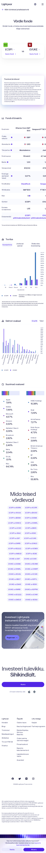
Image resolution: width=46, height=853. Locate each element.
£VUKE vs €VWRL (14, 569)
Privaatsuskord (22, 744)
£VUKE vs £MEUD (15, 600)
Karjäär (34, 723)
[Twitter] (19, 779)
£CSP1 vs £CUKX (30, 538)
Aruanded (20, 760)
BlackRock (25, 184)
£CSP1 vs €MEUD (15, 554)
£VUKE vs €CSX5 (31, 574)
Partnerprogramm (38, 726)
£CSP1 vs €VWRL (31, 523)
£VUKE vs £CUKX (30, 559)
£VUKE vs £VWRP (31, 569)
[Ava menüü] (42, 4)
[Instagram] (33, 779)
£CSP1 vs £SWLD (31, 543)
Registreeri (11, 638)
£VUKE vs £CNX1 (32, 595)
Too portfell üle (7, 742)
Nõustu (34, 850)
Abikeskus (5, 738)
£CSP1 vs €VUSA (15, 513)
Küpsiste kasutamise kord (23, 749)
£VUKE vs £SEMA (14, 564)
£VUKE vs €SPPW (31, 589)
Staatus (5, 746)
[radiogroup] (23, 245)
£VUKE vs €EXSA (31, 600)
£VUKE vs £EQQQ (15, 595)
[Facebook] (13, 779)
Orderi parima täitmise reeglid (22, 739)
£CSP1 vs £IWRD (15, 543)
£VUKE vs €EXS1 (31, 584)
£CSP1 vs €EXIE (31, 554)
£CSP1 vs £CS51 (15, 528)
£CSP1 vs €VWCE (14, 523)
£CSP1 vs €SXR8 (15, 508)
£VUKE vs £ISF (14, 559)
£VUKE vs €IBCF (15, 579)
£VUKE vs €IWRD (14, 589)
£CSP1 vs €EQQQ (14, 549)
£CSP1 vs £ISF (15, 538)
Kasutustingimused (23, 726)
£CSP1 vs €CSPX (31, 508)
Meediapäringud (8, 734)
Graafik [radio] (34, 321)
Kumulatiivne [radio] (7, 245)
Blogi (3, 726)
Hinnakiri (5, 723)
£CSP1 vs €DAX (15, 533)
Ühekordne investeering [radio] (35, 245)
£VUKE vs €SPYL (31, 579)
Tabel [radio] (41, 321)
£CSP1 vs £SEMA (31, 518)
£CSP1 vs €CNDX (31, 549)
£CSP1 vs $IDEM (15, 518)
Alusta (23, 684)
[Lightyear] (7, 4)
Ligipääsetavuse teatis (23, 755)
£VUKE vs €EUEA (15, 574)
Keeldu (12, 850)
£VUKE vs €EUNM (31, 564)
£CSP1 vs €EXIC (30, 533)
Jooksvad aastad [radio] (19, 245)
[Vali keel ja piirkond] (35, 4)
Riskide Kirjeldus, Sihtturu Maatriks (23, 732)
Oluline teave (21, 723)
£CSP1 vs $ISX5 (30, 528)
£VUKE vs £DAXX (15, 584)
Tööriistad (5, 730)
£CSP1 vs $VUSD (31, 513)
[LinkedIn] (26, 779)
